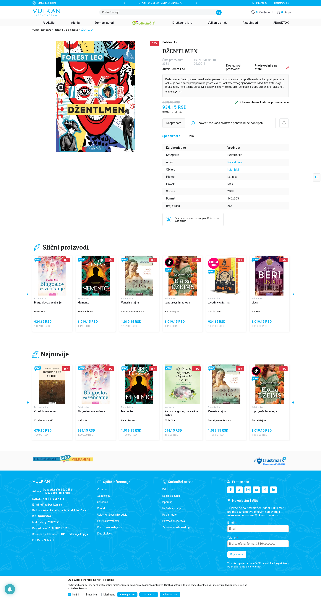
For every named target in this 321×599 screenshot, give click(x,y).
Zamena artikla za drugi (176, 527)
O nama (102, 489)
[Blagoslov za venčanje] (52, 276)
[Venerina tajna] (139, 276)
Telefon (231, 537)
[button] (283, 12)
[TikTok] (265, 489)
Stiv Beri (256, 311)
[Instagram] (247, 489)
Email (230, 522)
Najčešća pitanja (171, 508)
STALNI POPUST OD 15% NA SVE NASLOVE (160, 3)
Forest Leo (178, 69)
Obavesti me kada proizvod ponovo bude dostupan (230, 123)
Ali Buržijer (170, 420)
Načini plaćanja (171, 495)
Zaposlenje (103, 495)
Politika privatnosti (108, 520)
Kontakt (101, 508)
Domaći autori (41, 407)
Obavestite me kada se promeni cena (264, 102)
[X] (239, 489)
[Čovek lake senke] (52, 384)
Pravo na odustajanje (109, 527)
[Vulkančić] (143, 22)
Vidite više (171, 91)
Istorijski (233, 169)
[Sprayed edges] (213, 263)
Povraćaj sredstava (173, 520)
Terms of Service (247, 566)
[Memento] (96, 276)
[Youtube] (256, 489)
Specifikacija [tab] (171, 136)
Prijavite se (236, 554)
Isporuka (167, 502)
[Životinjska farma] (226, 276)
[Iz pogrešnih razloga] (182, 276)
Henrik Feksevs (85, 311)
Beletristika (72, 30)
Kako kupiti (168, 489)
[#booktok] (169, 262)
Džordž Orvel (214, 311)
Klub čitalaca (104, 533)
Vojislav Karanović (43, 420)
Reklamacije (169, 514)
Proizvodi (58, 30)
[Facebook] (230, 489)
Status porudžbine (47, 3)
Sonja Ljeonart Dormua (133, 311)
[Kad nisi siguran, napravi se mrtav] (182, 384)
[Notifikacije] (10, 589)
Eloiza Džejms (172, 311)
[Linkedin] (273, 489)
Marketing (109, 594)
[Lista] (269, 276)
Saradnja (102, 502)
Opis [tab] (191, 136)
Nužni (75, 594)
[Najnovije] (37, 260)
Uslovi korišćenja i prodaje (112, 514)
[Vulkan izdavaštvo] (46, 12)
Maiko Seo (39, 311)
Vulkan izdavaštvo (41, 30)
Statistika (91, 594)
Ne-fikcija (169, 407)
